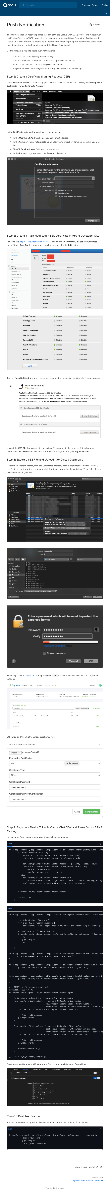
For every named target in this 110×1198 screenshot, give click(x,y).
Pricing (105, 5)
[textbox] (55, 594)
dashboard (30, 675)
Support (95, 5)
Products (86, 5)
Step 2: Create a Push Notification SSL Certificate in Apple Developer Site (53, 236)
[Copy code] (100, 844)
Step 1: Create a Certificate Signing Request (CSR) (38, 77)
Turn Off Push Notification (23, 1116)
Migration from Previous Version (86, 1180)
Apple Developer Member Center (35, 241)
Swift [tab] (9, 843)
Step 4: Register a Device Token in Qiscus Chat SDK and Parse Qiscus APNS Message (54, 829)
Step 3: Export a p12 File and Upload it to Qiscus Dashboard (45, 460)
